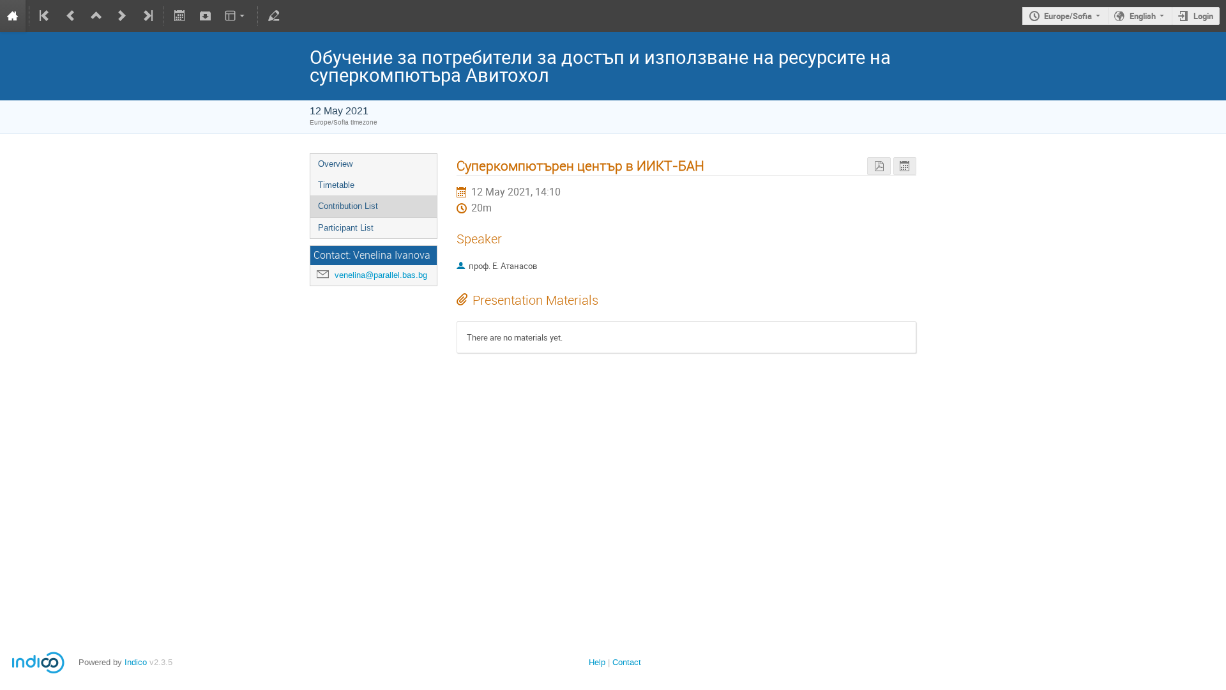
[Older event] (71, 16)
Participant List (346, 228)
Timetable (336, 185)
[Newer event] (122, 16)
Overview (335, 164)
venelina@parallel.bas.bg (381, 275)
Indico (136, 662)
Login (1203, 16)
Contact (626, 662)
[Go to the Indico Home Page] (13, 16)
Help (597, 662)
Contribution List (348, 206)
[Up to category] (96, 16)
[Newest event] (147, 16)
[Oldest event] (45, 16)
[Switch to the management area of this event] (274, 16)
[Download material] (205, 16)
